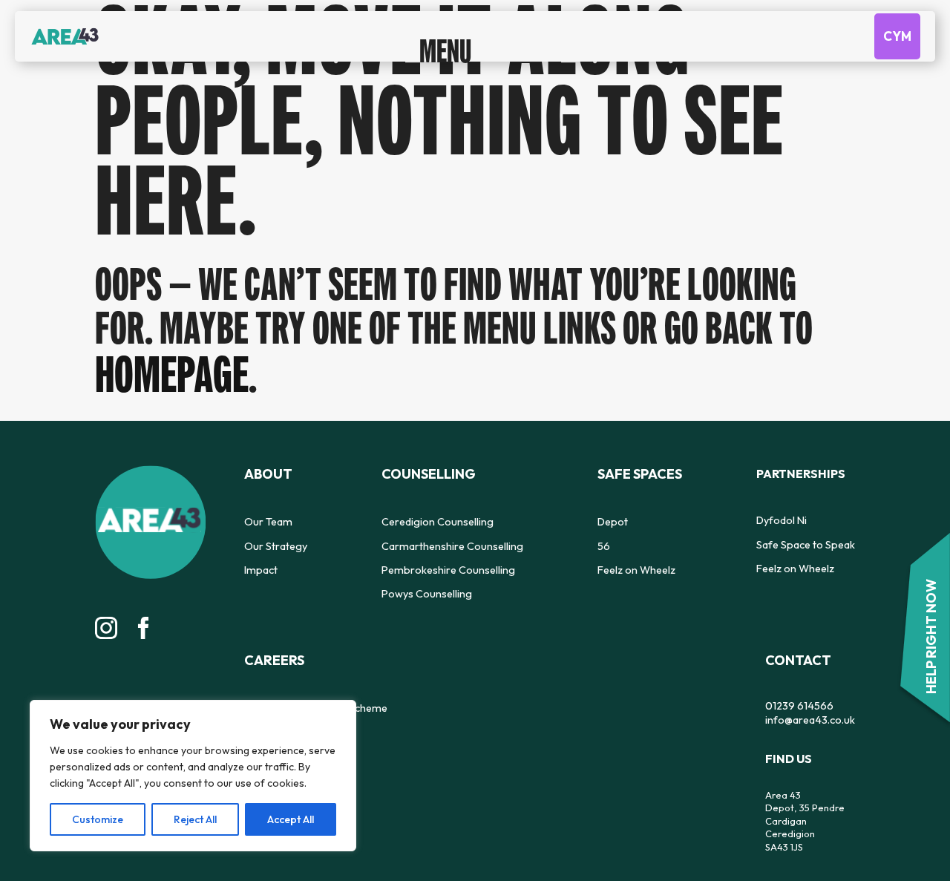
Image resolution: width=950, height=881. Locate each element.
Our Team (266, 515)
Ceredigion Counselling (384, 515)
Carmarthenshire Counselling (397, 539)
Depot (506, 515)
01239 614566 (274, 696)
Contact (274, 652)
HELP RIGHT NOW (931, 643)
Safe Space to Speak (647, 539)
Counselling (376, 468)
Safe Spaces (531, 468)
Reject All (195, 819)
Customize (97, 819)
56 (497, 539)
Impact (259, 563)
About (265, 468)
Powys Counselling (374, 586)
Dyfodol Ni (625, 515)
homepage (164, 370)
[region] (193, 775)
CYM (897, 48)
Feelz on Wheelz (528, 563)
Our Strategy (273, 539)
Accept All (290, 819)
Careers (751, 468)
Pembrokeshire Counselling (393, 563)
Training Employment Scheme (789, 515)
